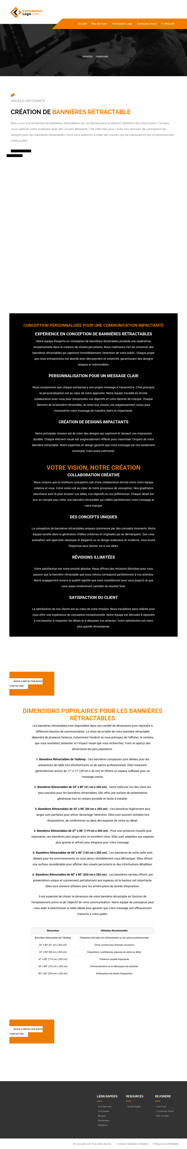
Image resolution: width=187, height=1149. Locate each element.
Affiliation (102, 1125)
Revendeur (103, 1120)
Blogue (102, 1116)
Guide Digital (134, 1106)
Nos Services (104, 1106)
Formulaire (103, 1111)
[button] (21, 1111)
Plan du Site (162, 1116)
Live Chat (161, 1106)
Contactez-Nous (165, 1111)
